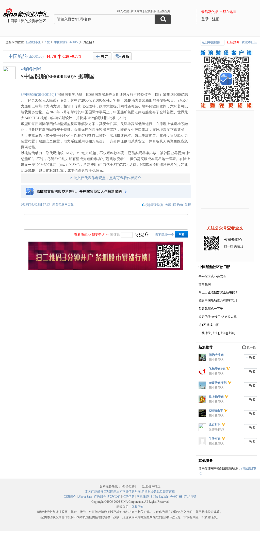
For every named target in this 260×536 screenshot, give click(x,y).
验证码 (115, 235)
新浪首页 (164, 11)
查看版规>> (82, 235)
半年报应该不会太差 (212, 276)
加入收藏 (123, 11)
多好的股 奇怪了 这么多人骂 (218, 317)
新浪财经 (137, 11)
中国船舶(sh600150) (67, 42)
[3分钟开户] (105, 269)
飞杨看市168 (217, 369)
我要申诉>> (100, 235)
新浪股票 (150, 11)
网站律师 (143, 496)
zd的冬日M (31, 69)
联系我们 (114, 496)
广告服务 (100, 496)
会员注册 (176, 496)
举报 (188, 205)
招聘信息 (128, 496)
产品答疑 (190, 496)
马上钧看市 (216, 397)
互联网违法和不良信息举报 (122, 491)
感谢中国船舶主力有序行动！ (218, 300)
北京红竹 (215, 425)
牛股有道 (215, 438)
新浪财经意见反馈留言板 (158, 491)
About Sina (85, 496)
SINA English (159, 496)
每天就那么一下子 (211, 308)
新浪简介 (70, 496)
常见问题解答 (94, 491)
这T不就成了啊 (209, 325)
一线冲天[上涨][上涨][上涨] (217, 333)
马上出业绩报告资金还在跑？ (218, 292)
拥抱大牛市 (216, 355)
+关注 (102, 56)
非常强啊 (205, 284)
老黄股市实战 (218, 383)
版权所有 (138, 507)
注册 (216, 19)
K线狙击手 (216, 411)
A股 (47, 42)
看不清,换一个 (164, 235)
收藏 (168, 205)
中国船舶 (17, 56)
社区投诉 (233, 42)
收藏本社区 (249, 42)
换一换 (251, 347)
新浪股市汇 (33, 42)
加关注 (250, 357)
